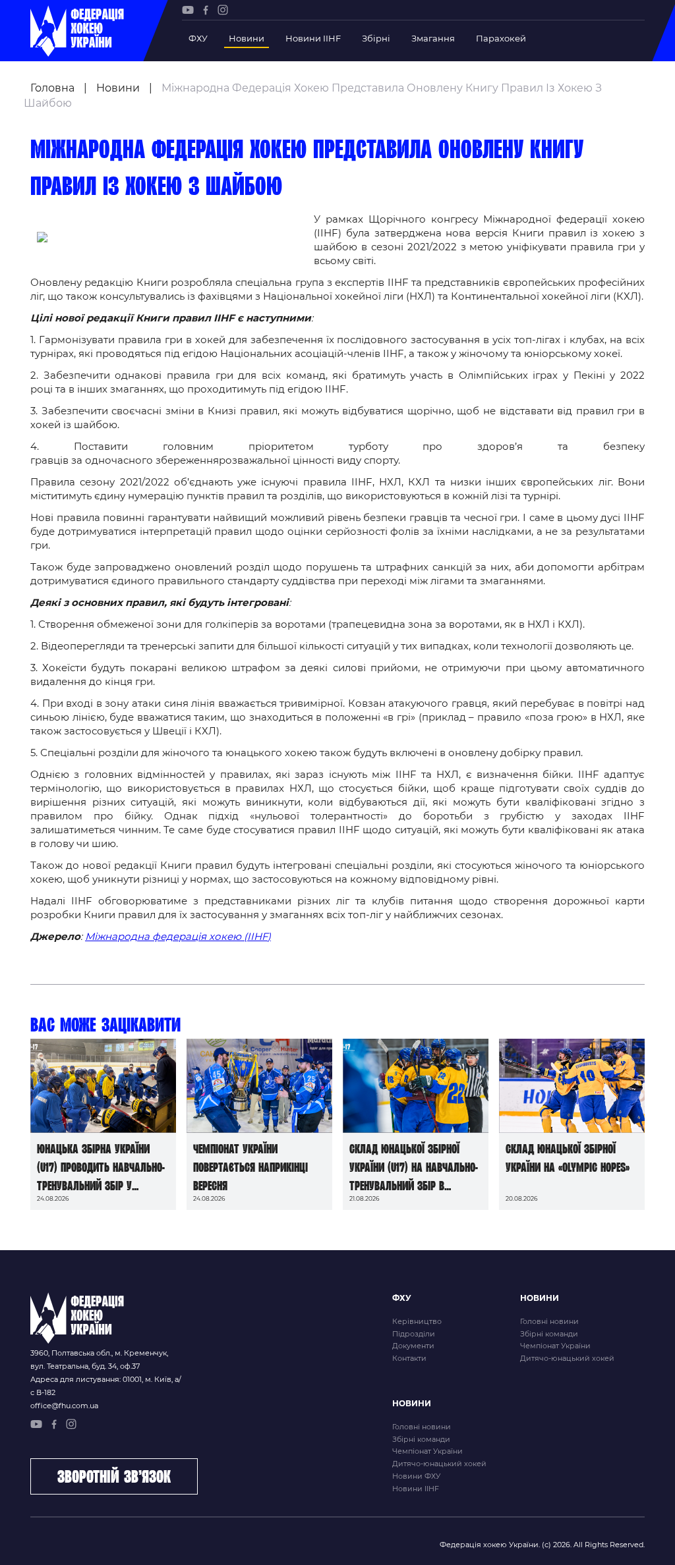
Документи (413, 1345)
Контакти (409, 1358)
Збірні (376, 38)
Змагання (433, 38)
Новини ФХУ (416, 1476)
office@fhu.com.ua (64, 1405)
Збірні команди (549, 1333)
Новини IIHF (313, 38)
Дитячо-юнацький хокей (567, 1358)
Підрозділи (413, 1333)
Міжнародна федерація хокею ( (166, 936)
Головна (52, 88)
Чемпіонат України (555, 1345)
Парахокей (501, 38)
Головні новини (549, 1321)
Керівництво (417, 1321)
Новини (246, 38)
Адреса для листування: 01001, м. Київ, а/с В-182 (105, 1386)
